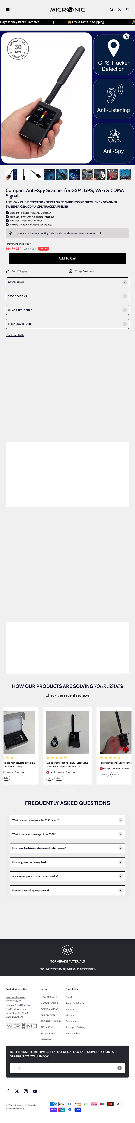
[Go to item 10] (125, 175)
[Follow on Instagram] (26, 1091)
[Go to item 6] (74, 175)
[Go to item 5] (62, 175)
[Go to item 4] (49, 175)
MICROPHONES (49, 1003)
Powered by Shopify (15, 1108)
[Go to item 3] (36, 175)
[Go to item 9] (112, 175)
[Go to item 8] (99, 175)
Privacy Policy (73, 1033)
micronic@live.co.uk (91, 233)
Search (69, 997)
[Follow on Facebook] (8, 1091)
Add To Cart (67, 258)
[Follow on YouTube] (35, 1091)
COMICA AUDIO (49, 1009)
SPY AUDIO (47, 1027)
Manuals (70, 1009)
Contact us (71, 1021)
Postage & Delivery (75, 1027)
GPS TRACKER (48, 1015)
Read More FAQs (15, 335)
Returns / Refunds (75, 1003)
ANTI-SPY (46, 1039)
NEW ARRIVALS (49, 997)
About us (70, 1015)
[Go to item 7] (87, 175)
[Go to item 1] (11, 175)
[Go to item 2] (24, 175)
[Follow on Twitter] (17, 1091)
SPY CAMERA (48, 1033)
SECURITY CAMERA (51, 1021)
